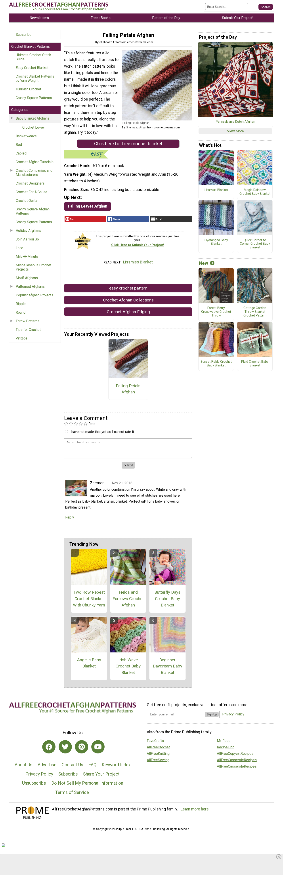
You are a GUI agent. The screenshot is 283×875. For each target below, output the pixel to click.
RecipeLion (225, 747)
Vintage (21, 338)
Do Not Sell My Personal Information (87, 783)
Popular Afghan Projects (34, 295)
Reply (69, 517)
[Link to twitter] (65, 746)
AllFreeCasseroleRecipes (237, 760)
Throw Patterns (27, 321)
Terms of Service (72, 792)
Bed (19, 145)
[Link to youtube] (98, 746)
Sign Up (212, 714)
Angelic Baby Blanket (89, 663)
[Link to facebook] (48, 746)
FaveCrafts (155, 741)
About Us (23, 764)
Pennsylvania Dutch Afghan (235, 122)
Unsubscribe (34, 783)
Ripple (21, 304)
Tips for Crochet (28, 330)
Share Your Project (101, 774)
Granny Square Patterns (34, 98)
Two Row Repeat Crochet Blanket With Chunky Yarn (89, 599)
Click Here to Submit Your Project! (137, 245)
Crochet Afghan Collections (128, 300)
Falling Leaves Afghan (87, 206)
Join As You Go (27, 239)
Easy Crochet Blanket (32, 68)
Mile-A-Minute (27, 256)
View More (235, 131)
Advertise (47, 764)
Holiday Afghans (28, 231)
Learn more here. (195, 809)
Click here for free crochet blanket (128, 143)
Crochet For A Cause (31, 192)
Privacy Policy (39, 774)
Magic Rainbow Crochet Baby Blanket (254, 192)
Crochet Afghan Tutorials (35, 162)
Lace (19, 248)
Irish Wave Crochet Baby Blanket (128, 666)
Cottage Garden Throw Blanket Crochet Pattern (254, 311)
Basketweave (26, 136)
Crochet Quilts (27, 200)
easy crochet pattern (128, 288)
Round (20, 312)
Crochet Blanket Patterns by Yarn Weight (35, 78)
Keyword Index (116, 764)
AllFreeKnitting (158, 753)
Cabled (21, 153)
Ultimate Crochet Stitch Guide (33, 57)
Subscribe (23, 34)
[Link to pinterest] (81, 746)
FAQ (92, 764)
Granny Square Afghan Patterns (33, 211)
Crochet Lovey (33, 127)
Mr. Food (223, 741)
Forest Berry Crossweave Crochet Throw (216, 311)
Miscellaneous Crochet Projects (33, 267)
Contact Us (72, 764)
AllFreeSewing (158, 760)
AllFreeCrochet (158, 747)
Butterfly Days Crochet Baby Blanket (167, 599)
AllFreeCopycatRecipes (235, 753)
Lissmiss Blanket (138, 262)
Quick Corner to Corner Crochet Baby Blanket (255, 243)
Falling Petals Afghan (128, 389)
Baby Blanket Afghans (33, 118)
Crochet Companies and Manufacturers (34, 172)
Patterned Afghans (30, 286)
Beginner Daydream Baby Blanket (167, 666)
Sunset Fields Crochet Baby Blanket (216, 363)
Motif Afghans (27, 278)
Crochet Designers (30, 183)
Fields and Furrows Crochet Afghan (128, 599)
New (203, 263)
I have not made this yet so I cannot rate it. (102, 432)
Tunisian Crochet (28, 89)
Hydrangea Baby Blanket (216, 242)
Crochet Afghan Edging (128, 311)
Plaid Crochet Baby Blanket (254, 363)
